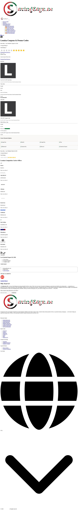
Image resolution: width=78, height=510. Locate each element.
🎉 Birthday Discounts (9, 29)
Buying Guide (5, 21)
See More (2, 254)
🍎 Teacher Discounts (9, 27)
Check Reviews (7, 52)
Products (2, 52)
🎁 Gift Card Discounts (10, 33)
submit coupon (3, 264)
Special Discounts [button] (6, 24)
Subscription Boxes (6, 23)
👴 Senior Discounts (9, 28)
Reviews (4, 22)
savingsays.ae (6, 508)
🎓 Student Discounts (9, 26)
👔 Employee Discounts (10, 31)
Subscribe (14, 292)
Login (3, 35)
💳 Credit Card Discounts (10, 30)
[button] (39, 430)
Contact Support (6, 270)
